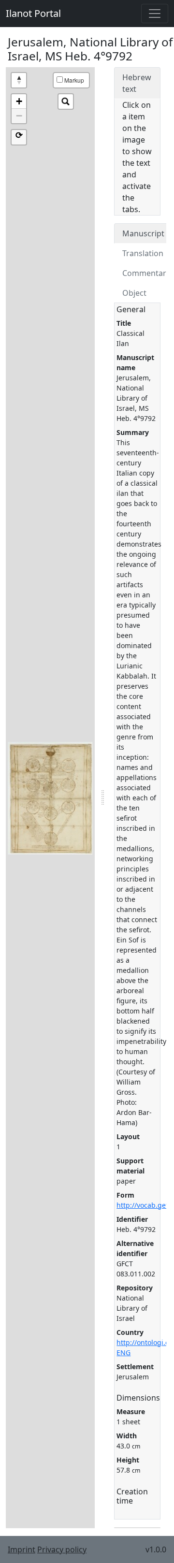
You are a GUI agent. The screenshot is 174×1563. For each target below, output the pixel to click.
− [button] (19, 116)
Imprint (21, 1549)
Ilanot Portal (33, 13)
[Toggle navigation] (154, 13)
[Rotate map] (19, 80)
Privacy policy (62, 1549)
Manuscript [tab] (143, 233)
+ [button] (19, 101)
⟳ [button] (19, 135)
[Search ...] (65, 101)
